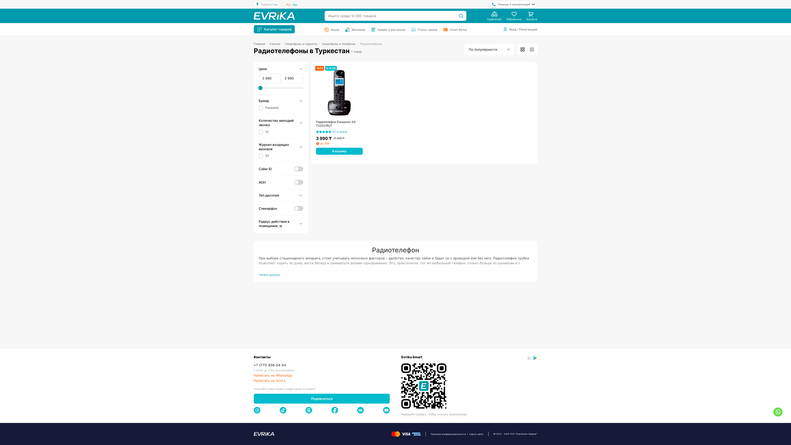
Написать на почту (269, 380)
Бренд (264, 101)
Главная (261, 44)
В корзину (339, 151)
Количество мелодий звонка (276, 122)
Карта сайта (476, 434)
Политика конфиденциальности (448, 434)
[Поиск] (461, 16)
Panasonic (272, 107)
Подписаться (322, 399)
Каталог (276, 44)
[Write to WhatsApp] (778, 412)
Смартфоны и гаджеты (302, 44)
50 (267, 155)
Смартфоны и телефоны (340, 44)
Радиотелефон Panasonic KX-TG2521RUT (336, 123)
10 (267, 132)
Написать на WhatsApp (273, 375)
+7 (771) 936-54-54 (270, 365)
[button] (281, 132)
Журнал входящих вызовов (274, 147)
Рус (289, 4)
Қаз (295, 4)
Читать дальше (269, 274)
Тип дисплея (269, 195)
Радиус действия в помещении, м (274, 223)
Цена (263, 69)
